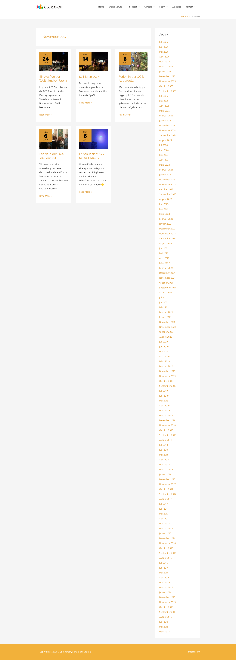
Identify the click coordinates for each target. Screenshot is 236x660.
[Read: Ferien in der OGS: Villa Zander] (53, 138)
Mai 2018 (163, 454)
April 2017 (164, 518)
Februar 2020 (166, 366)
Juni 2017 (164, 508)
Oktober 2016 (166, 548)
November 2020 (167, 326)
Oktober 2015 (166, 607)
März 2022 (164, 263)
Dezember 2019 (167, 371)
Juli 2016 (163, 562)
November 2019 (167, 376)
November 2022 (167, 233)
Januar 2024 (165, 174)
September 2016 (167, 552)
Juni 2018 (164, 449)
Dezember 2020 (167, 322)
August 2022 (165, 243)
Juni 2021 (164, 302)
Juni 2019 (164, 395)
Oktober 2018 (166, 430)
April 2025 (164, 105)
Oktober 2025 (166, 86)
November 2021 (167, 277)
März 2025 (164, 110)
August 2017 (165, 498)
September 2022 (167, 238)
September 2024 (167, 135)
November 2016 (167, 543)
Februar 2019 (166, 415)
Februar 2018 (166, 469)
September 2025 (167, 91)
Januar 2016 (165, 592)
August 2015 (165, 616)
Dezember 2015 (167, 597)
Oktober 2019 (166, 380)
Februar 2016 (166, 587)
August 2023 (165, 199)
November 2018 (167, 425)
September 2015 (167, 611)
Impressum (194, 651)
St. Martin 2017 (89, 76)
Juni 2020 (164, 346)
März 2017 (164, 523)
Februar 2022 (166, 267)
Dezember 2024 (167, 125)
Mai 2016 (163, 572)
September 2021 (167, 287)
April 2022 (164, 258)
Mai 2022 (163, 253)
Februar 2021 (166, 312)
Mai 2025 (163, 100)
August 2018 (165, 439)
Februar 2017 (166, 528)
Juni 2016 (164, 567)
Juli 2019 (163, 390)
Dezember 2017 (167, 479)
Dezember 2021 (167, 272)
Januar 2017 (165, 533)
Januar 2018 (165, 474)
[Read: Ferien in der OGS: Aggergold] (133, 61)
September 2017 (167, 494)
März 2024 (164, 164)
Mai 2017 (163, 513)
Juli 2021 (163, 297)
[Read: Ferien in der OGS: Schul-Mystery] (93, 138)
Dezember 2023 (167, 179)
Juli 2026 (163, 41)
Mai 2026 (163, 51)
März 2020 (164, 361)
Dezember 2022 (167, 228)
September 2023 (167, 194)
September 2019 (167, 385)
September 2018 (167, 435)
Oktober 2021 (166, 282)
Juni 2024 (164, 150)
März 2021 (164, 307)
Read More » (45, 115)
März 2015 (164, 631)
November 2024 (167, 130)
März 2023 (164, 213)
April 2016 (164, 577)
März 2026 (164, 61)
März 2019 (164, 410)
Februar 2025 (166, 115)
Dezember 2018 (167, 420)
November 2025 (167, 81)
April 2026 (164, 56)
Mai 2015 (163, 626)
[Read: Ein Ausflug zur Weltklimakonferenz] (53, 61)
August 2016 (165, 557)
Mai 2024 (163, 154)
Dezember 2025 (167, 76)
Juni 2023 (164, 204)
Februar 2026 (166, 66)
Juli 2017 (163, 503)
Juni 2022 (164, 248)
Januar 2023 (165, 223)
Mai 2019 (163, 400)
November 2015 (167, 602)
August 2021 (165, 292)
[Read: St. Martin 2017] (93, 61)
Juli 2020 (163, 341)
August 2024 (165, 140)
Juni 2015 (164, 621)
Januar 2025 (165, 120)
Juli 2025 (163, 95)
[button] (123, 6)
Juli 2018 (163, 444)
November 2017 (167, 484)
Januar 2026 (165, 71)
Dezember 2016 (167, 538)
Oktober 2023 (166, 189)
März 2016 (164, 582)
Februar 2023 (166, 218)
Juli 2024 (163, 145)
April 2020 (164, 356)
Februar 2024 (166, 169)
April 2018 (164, 459)
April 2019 (164, 405)
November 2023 (167, 184)
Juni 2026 (164, 46)
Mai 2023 (163, 208)
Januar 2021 (165, 317)
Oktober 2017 (166, 489)
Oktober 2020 (166, 331)
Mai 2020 (163, 351)
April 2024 (164, 159)
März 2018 (164, 464)
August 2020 (165, 336)
